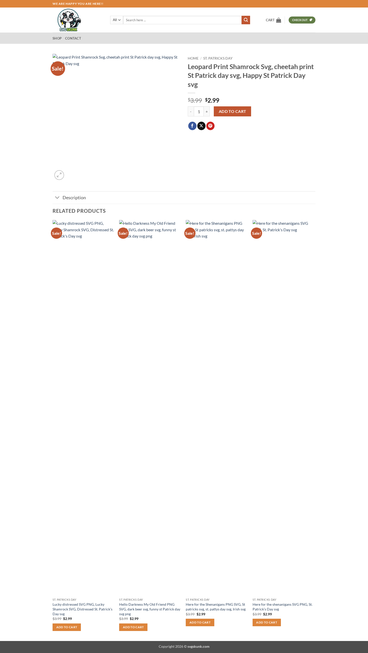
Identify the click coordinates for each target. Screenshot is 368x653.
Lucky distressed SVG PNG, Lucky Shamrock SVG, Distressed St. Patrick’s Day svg (82, 609)
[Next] (314, 430)
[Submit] (246, 20)
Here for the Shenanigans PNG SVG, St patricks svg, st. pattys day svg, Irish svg (216, 606)
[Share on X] (201, 126)
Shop (57, 38)
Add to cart (232, 111)
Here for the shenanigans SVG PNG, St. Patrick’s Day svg (282, 606)
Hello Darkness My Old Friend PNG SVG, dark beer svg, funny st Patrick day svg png (149, 609)
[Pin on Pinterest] (210, 126)
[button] (273, 20)
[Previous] (53, 430)
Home (193, 58)
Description (74, 197)
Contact (73, 38)
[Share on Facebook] (192, 126)
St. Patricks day (218, 58)
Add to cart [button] (66, 627)
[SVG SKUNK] (78, 20)
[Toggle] (57, 198)
